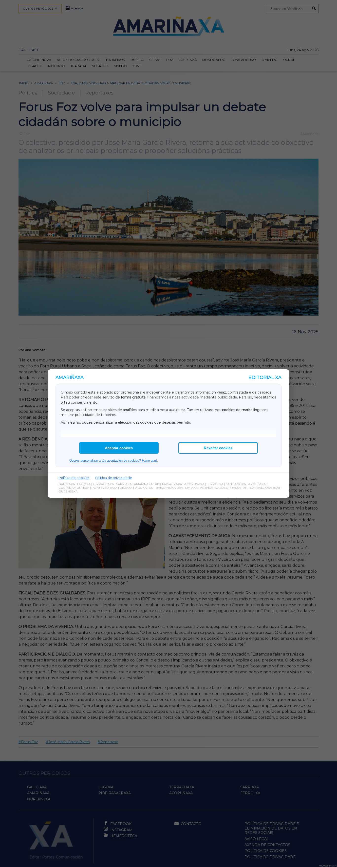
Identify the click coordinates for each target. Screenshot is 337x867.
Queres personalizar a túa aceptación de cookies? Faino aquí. (113, 460)
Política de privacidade (113, 478)
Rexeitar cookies (218, 448)
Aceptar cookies (119, 448)
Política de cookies (74, 478)
